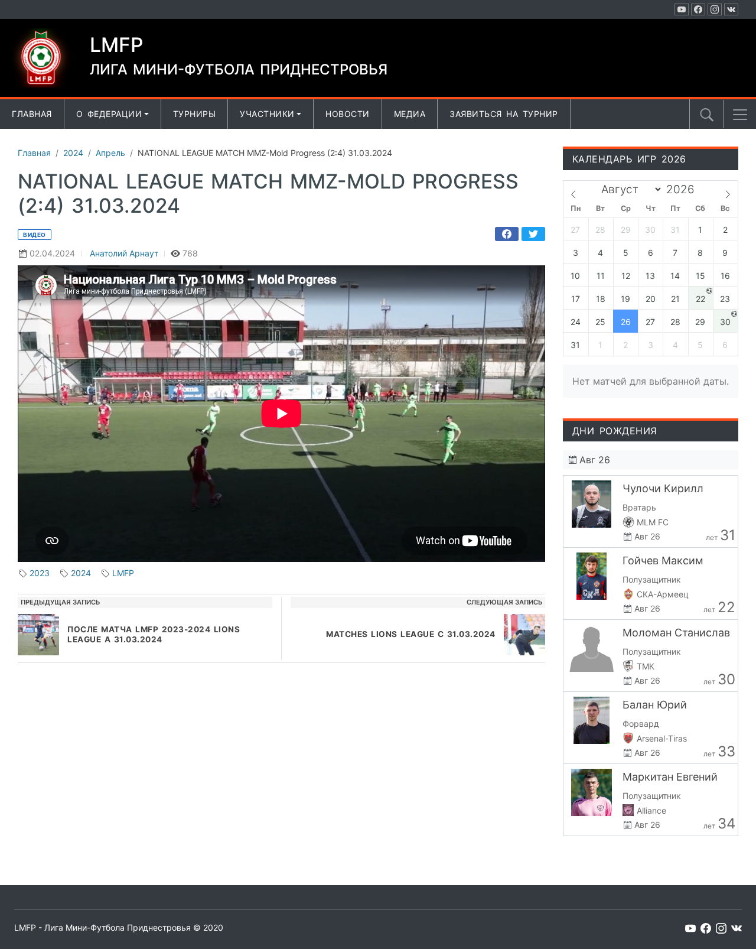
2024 (81, 573)
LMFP (123, 573)
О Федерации (109, 114)
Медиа (410, 114)
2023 (40, 573)
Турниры (194, 114)
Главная (32, 114)
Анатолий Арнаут (124, 253)
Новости (347, 114)
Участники (267, 114)
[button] (740, 115)
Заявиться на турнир (503, 114)
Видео (34, 234)
